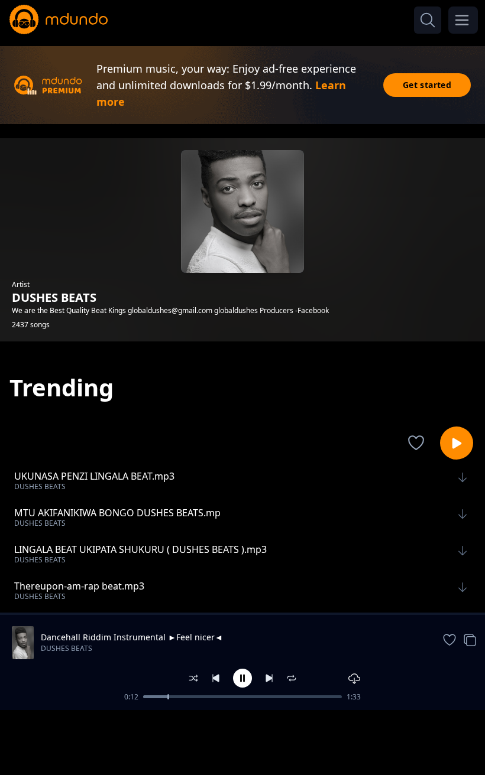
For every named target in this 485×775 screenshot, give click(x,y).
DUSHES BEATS (66, 648)
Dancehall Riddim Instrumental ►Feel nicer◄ (132, 637)
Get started (427, 84)
